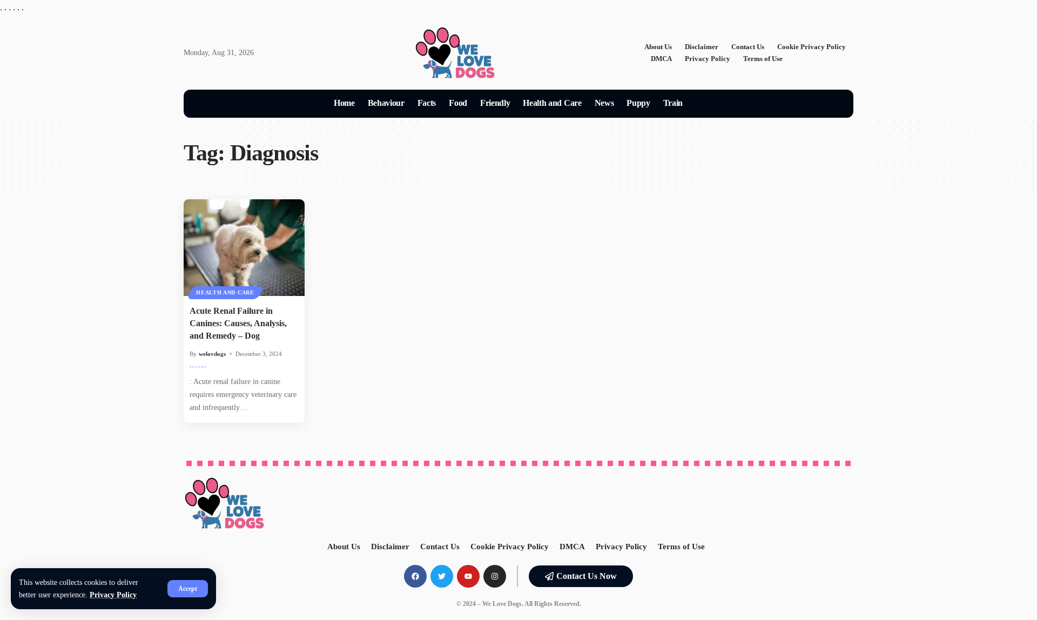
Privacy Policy (113, 595)
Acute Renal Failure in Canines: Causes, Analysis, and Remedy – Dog (238, 323)
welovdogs (212, 354)
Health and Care (225, 292)
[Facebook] (415, 576)
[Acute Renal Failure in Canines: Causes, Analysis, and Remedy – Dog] (244, 247)
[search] (702, 104)
